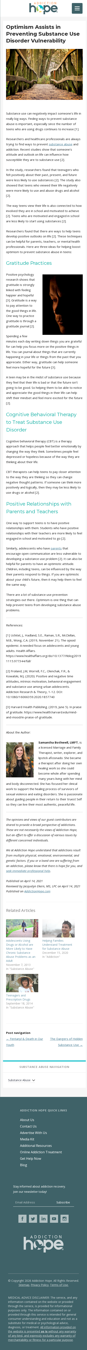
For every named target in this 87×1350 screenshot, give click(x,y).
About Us (27, 1120)
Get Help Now (30, 1158)
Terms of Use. (59, 1285)
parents (56, 548)
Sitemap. (24, 1285)
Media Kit (27, 1139)
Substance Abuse (19, 1080)
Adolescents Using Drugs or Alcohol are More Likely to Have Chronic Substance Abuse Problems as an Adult (20, 951)
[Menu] (77, 8)
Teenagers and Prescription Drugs (18, 997)
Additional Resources (36, 1145)
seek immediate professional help (28, 871)
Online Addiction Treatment (41, 1152)
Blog (23, 1165)
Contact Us (28, 1126)
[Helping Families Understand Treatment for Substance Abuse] (58, 928)
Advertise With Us (33, 1133)
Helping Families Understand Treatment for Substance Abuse (57, 945)
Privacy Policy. (40, 1285)
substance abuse (60, 144)
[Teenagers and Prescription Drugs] (22, 983)
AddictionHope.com (37, 891)
